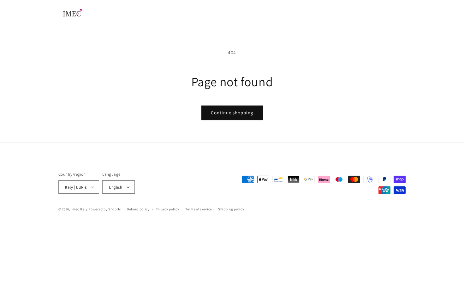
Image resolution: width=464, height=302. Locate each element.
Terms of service (198, 209)
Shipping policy (231, 209)
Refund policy (138, 209)
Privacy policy (167, 209)
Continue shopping (232, 113)
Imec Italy (79, 209)
